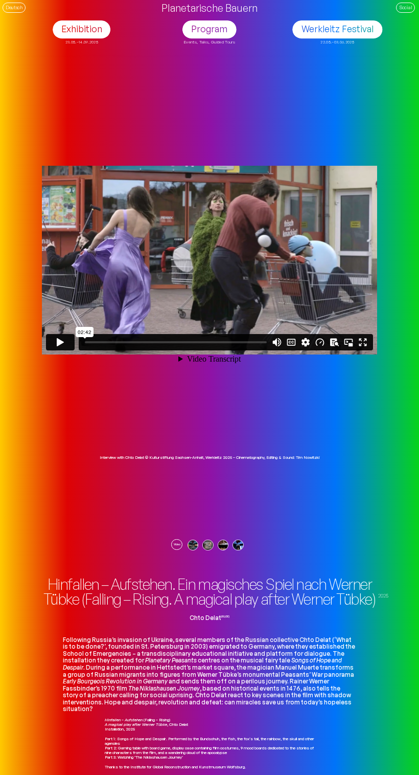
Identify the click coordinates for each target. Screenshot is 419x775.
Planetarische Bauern (209, 8)
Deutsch (14, 7)
